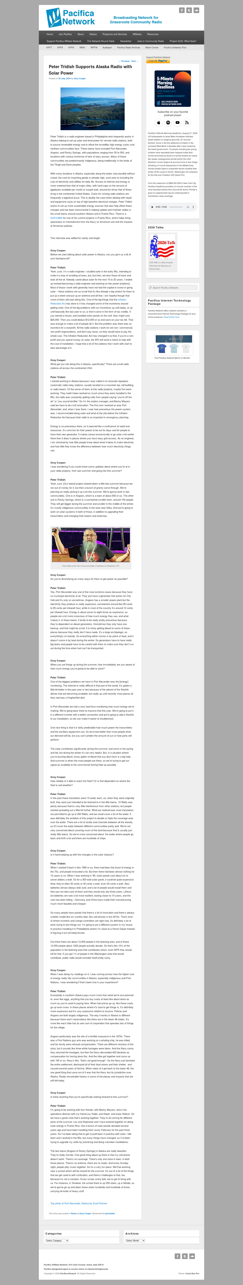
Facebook (182, 10)
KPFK (71, 47)
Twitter (189, 10)
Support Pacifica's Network (158, 57)
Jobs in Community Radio (150, 41)
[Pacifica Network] (104, 27)
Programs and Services (114, 34)
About (81, 34)
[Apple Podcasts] (159, 123)
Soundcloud (196, 10)
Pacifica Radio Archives (128, 47)
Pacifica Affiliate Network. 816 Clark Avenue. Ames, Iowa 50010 (74, 1264)
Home (50, 34)
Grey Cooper (80, 78)
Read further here (171, 317)
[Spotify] (168, 123)
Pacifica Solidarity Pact (175, 47)
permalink (110, 1213)
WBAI (82, 47)
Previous (124, 61)
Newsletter (125, 41)
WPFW (94, 47)
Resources (153, 34)
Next (134, 61)
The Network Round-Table (101, 41)
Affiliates (137, 34)
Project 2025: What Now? (183, 41)
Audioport (107, 47)
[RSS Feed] (187, 123)
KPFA (60, 47)
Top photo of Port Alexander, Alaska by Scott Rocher (78, 1203)
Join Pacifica (65, 34)
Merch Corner (151, 47)
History (93, 34)
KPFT (49, 47)
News (73, 1213)
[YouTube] (178, 123)
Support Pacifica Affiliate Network (64, 41)
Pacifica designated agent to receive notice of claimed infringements (76, 1268)
